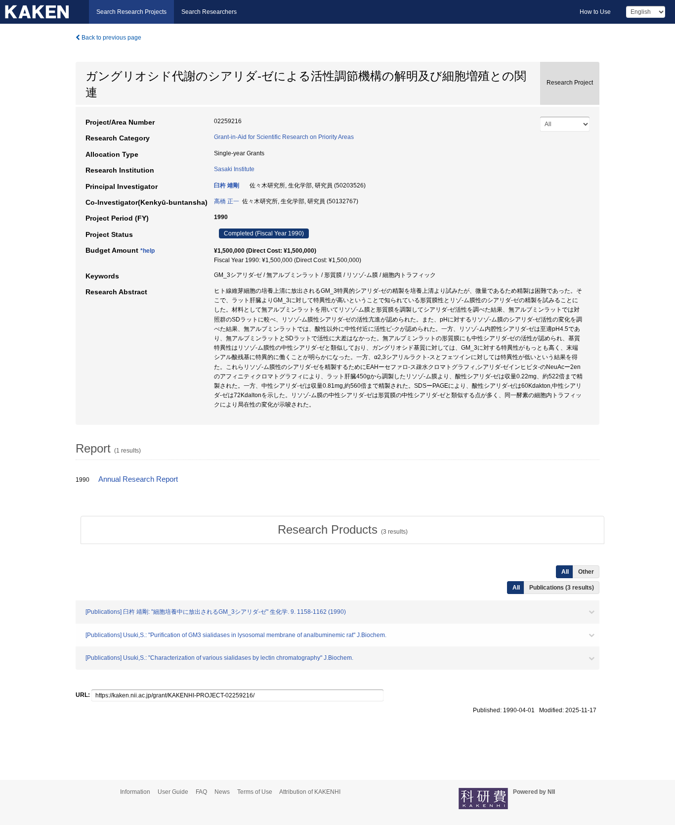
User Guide (173, 791)
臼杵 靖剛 (226, 185)
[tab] (342, 530)
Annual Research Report (138, 479)
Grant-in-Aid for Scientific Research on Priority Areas (284, 137)
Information (135, 791)
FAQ (201, 791)
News (222, 791)
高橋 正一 (226, 201)
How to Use (595, 11)
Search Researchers (209, 11)
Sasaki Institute (234, 169)
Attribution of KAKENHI (309, 791)
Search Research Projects (131, 11)
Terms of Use (254, 791)
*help (147, 250)
